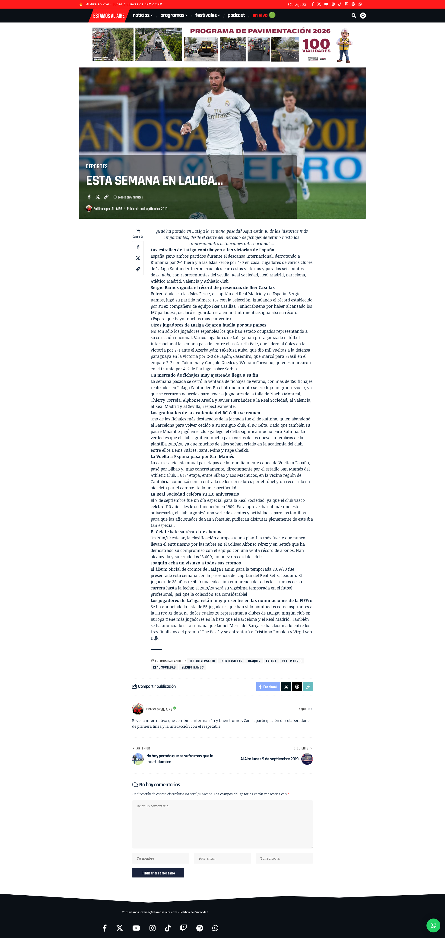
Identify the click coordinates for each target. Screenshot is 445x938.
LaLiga (271, 660)
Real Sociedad (164, 667)
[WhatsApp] (360, 4)
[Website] (310, 709)
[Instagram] (333, 4)
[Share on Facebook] (89, 197)
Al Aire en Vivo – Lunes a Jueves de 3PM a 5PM (124, 4)
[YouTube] (326, 4)
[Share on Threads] (297, 686)
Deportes (97, 166)
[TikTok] (339, 4)
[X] (319, 4)
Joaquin (254, 660)
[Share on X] (97, 197)
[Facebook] (313, 4)
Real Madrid (292, 660)
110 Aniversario (202, 660)
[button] (354, 15)
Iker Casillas (231, 660)
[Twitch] (346, 4)
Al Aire (116, 208)
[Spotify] (353, 4)
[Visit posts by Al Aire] (89, 208)
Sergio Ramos (192, 667)
